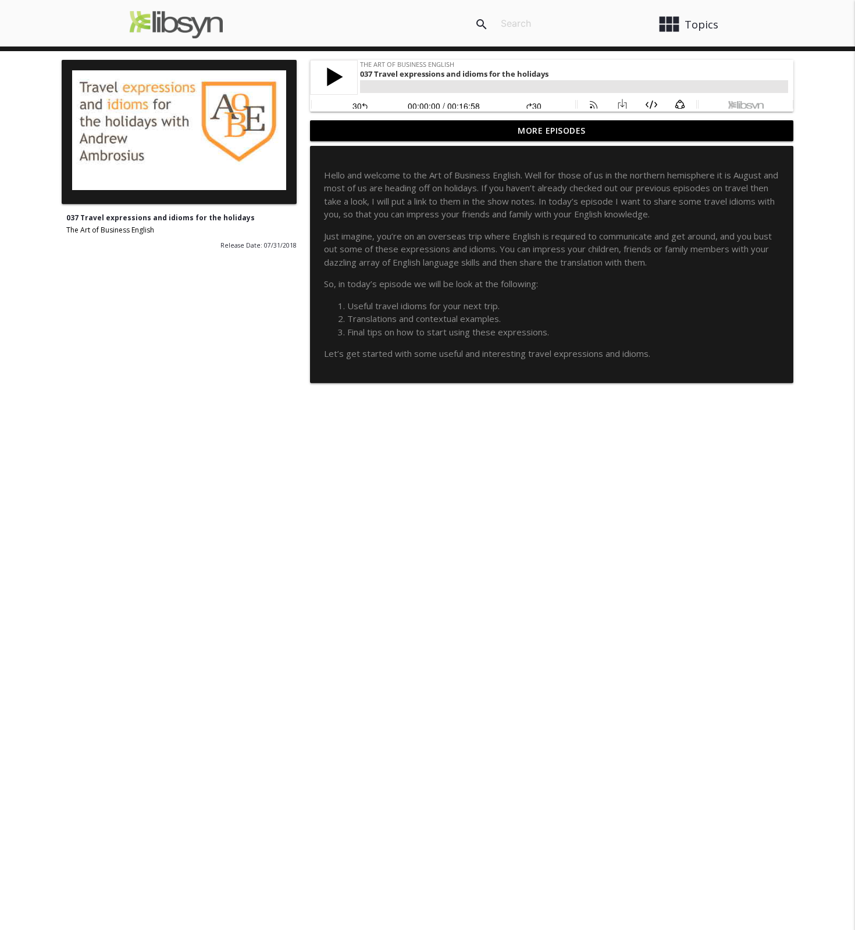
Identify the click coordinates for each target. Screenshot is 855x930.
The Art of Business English (110, 230)
